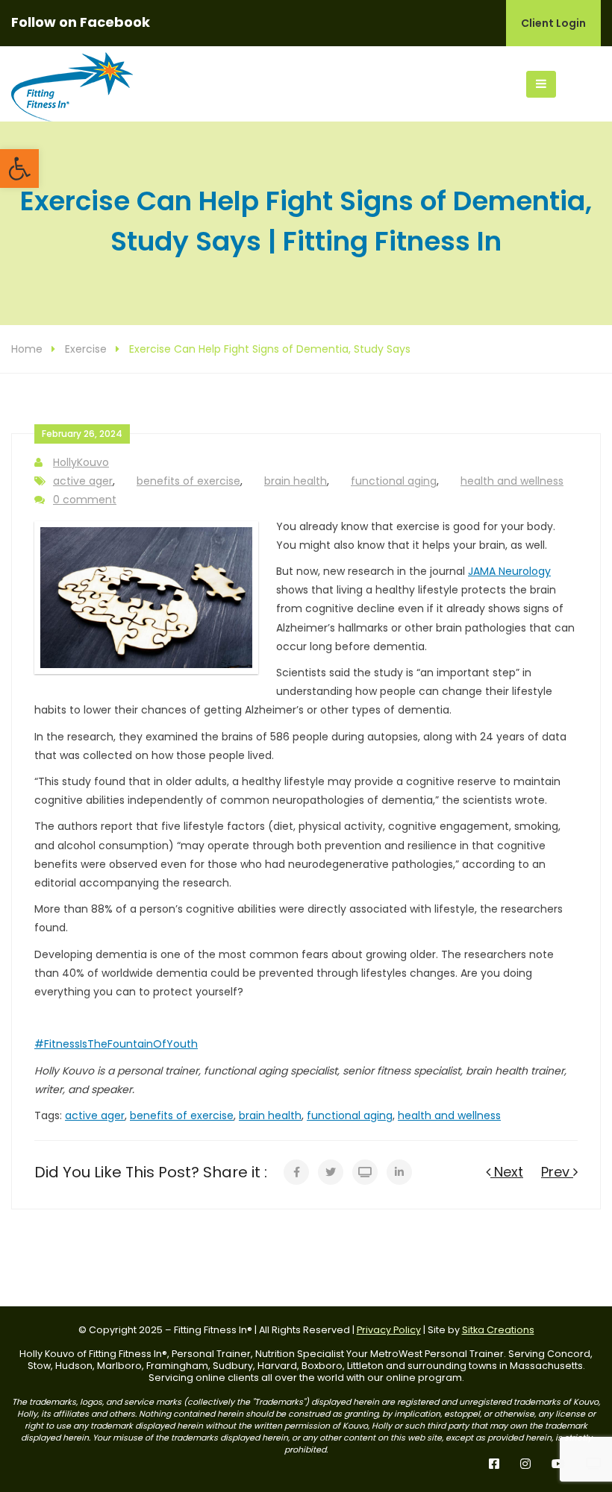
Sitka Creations (498, 1329)
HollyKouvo (81, 462)
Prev (557, 1171)
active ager (83, 480)
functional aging (394, 480)
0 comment (84, 499)
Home (27, 348)
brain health (295, 480)
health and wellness (511, 480)
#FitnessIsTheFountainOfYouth (116, 1043)
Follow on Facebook (80, 22)
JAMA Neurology (509, 571)
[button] (19, 168)
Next (506, 1171)
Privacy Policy (389, 1329)
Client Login (553, 23)
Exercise (86, 348)
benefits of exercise (188, 480)
